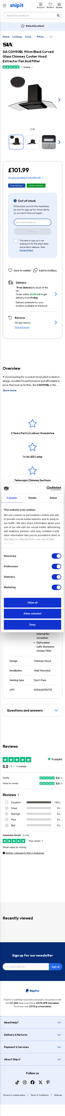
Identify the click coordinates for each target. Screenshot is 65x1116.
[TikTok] (17, 1082)
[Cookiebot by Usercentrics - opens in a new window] (46, 488)
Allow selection (33, 613)
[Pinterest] (48, 1082)
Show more (9, 390)
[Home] (16, 5)
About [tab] (53, 497)
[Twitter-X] (40, 1082)
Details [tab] (32, 497)
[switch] (56, 566)
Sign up (32, 231)
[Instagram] (24, 1082)
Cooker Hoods (29, 36)
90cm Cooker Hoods (41, 36)
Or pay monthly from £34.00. (24, 177)
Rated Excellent (35, 25)
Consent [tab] (12, 497)
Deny (33, 624)
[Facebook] (32, 1082)
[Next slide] (59, 99)
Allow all (33, 602)
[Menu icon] (4, 5)
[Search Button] (58, 15)
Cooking (17, 36)
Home (6, 36)
